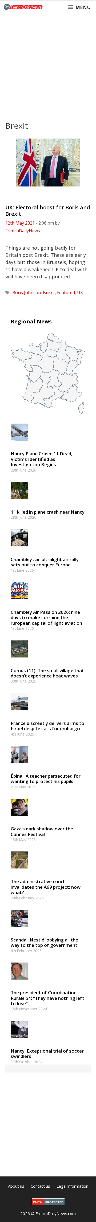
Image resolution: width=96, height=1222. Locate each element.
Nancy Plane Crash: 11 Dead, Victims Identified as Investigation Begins (42, 459)
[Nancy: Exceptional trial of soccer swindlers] (19, 1040)
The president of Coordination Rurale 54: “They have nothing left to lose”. (47, 997)
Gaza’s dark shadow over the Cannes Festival (42, 831)
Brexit (49, 292)
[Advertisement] (48, 65)
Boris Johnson (26, 292)
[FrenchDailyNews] (23, 7)
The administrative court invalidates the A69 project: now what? (46, 886)
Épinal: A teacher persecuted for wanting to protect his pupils (46, 778)
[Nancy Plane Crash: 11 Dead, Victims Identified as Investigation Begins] (19, 443)
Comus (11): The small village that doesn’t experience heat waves (47, 673)
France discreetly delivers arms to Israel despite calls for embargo (47, 726)
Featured (66, 292)
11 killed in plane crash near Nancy (48, 512)
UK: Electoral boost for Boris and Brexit (47, 210)
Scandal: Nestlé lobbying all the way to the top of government (44, 942)
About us (16, 1186)
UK (80, 292)
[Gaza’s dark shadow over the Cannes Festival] (19, 818)
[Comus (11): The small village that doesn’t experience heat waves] (19, 660)
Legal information (72, 1186)
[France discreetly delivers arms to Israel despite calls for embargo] (19, 712)
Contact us (40, 1186)
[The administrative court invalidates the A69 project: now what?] (19, 871)
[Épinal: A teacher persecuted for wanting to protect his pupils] (19, 765)
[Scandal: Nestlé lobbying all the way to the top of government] (19, 929)
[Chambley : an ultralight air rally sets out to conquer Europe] (19, 549)
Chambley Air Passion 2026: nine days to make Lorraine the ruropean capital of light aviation (46, 617)
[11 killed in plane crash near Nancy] (19, 501)
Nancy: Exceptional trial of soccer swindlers (47, 1053)
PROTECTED (54, 1202)
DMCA (37, 1202)
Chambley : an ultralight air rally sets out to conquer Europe (45, 562)
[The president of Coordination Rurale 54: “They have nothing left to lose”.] (19, 982)
